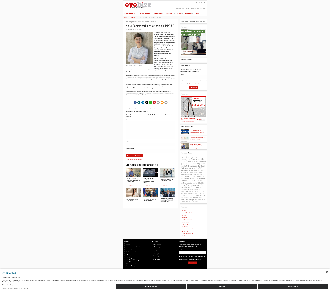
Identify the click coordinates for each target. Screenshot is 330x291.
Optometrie (192, 194)
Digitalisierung (195, 172)
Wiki (204, 8)
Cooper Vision (198, 170)
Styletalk (197, 198)
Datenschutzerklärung (195, 84)
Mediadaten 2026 (187, 220)
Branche (132, 17)
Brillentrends (187, 170)
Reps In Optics (159, 108)
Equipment (185, 174)
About (183, 8)
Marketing (199, 187)
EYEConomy (169, 13)
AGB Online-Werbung (188, 229)
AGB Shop (185, 227)
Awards (191, 162)
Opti (184, 194)
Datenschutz (185, 224)
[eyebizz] (138, 6)
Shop (197, 13)
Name (127, 141)
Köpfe (152, 108)
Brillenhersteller (195, 166)
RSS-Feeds (185, 217)
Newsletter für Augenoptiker (190, 213)
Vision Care (158, 13)
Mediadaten (193, 8)
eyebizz (126, 17)
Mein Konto (178, 8)
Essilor (192, 174)
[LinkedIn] (204, 3)
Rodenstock (186, 195)
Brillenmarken (191, 168)
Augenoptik (185, 159)
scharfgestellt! (129, 13)
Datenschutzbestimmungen (134, 159)
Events (179, 13)
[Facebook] (196, 3)
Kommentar (129, 120)
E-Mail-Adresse (130, 148)
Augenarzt (190, 157)
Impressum (185, 222)
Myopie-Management (192, 189)
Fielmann (188, 180)
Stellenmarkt (156, 259)
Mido (183, 189)
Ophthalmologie (200, 191)
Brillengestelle (189, 164)
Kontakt (187, 8)
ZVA (197, 202)
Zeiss (191, 202)
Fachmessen (190, 176)
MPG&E (171, 86)
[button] (135, 102)
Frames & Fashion (144, 13)
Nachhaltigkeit (188, 192)
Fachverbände (191, 178)
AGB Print (185, 231)
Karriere (188, 13)
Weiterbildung (189, 199)
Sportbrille (188, 197)
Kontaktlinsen (146, 108)
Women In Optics (169, 108)
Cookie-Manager (187, 236)
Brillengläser (156, 254)
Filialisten (196, 181)
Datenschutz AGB (187, 234)
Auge (184, 157)
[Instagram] (199, 3)
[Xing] (201, 3)
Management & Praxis (191, 186)
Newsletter (199, 8)
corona (184, 172)
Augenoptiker (138, 108)
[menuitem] (130, 13)
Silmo (193, 195)
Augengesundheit (198, 157)
